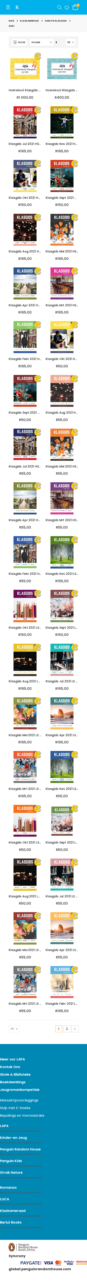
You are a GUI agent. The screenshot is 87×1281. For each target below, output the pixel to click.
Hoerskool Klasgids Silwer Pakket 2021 (62, 90)
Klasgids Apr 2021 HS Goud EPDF (25, 305)
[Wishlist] (66, 7)
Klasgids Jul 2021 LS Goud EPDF (62, 681)
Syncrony (17, 1256)
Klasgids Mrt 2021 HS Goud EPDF (62, 305)
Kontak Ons (10, 1066)
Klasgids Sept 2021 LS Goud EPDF (62, 628)
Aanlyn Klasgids (56, 21)
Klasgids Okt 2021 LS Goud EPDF (25, 628)
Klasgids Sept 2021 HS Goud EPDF (62, 198)
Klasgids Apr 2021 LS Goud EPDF (62, 735)
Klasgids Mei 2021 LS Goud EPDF (25, 735)
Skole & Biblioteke (15, 1074)
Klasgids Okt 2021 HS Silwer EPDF (62, 359)
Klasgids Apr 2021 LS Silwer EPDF (62, 950)
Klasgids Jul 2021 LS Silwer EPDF (62, 896)
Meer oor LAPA (12, 1059)
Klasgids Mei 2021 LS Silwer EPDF (25, 950)
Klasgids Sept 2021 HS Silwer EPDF (25, 413)
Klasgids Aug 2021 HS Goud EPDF (25, 251)
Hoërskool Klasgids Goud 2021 (25, 90)
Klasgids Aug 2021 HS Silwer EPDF (62, 413)
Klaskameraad (29, 21)
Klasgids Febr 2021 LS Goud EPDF (62, 1004)
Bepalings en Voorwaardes (22, 1115)
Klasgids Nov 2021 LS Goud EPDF (62, 574)
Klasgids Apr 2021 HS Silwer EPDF (25, 520)
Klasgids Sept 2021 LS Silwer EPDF (62, 843)
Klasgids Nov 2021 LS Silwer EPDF (62, 789)
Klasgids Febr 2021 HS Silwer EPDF (25, 574)
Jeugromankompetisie (19, 1089)
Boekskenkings (13, 1082)
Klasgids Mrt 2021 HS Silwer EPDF (62, 520)
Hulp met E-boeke (15, 1107)
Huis (11, 20)
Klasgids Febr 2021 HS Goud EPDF (25, 359)
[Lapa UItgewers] (20, 7)
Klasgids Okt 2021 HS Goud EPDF (25, 198)
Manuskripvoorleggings (19, 1100)
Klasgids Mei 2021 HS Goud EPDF (62, 251)
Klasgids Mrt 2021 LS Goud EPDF (25, 789)
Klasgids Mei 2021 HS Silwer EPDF (62, 467)
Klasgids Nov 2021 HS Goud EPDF (62, 144)
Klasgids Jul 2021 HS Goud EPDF (25, 144)
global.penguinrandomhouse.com (40, 1269)
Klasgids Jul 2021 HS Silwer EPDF (25, 467)
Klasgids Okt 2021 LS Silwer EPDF (25, 843)
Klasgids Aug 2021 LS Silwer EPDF (25, 896)
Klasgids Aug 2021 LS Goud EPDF (25, 681)
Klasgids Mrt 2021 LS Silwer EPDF (25, 1004)
